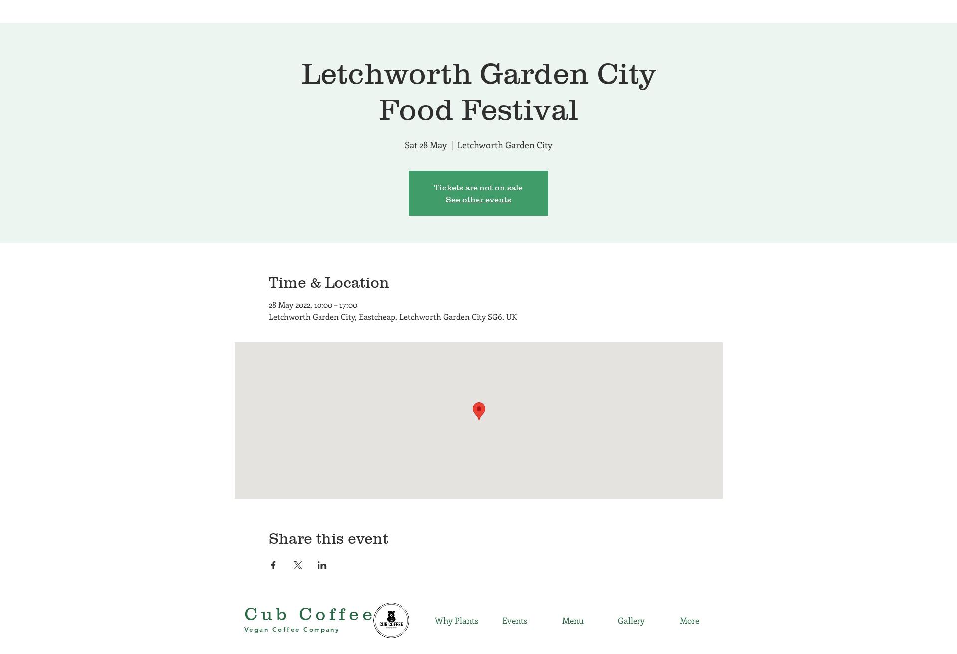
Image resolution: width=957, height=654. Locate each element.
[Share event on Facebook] (273, 565)
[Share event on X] (298, 565)
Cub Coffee (310, 614)
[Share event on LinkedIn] (322, 565)
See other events (478, 199)
